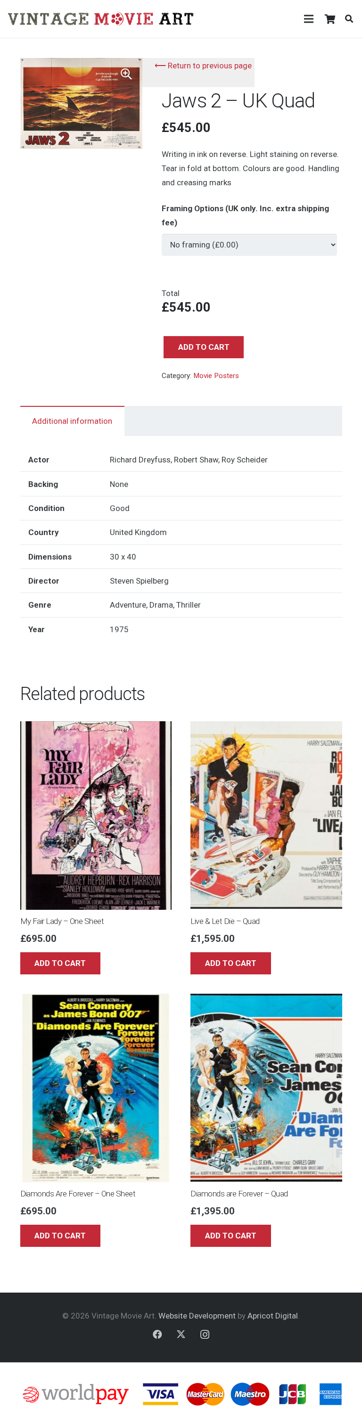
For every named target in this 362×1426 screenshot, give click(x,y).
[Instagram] (204, 1334)
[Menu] (308, 19)
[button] (349, 19)
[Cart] (330, 19)
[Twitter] (181, 1334)
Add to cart (204, 347)
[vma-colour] (100, 19)
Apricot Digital (272, 1315)
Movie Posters (216, 375)
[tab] (72, 421)
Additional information (72, 421)
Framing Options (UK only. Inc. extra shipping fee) (245, 215)
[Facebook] (157, 1334)
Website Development (197, 1315)
